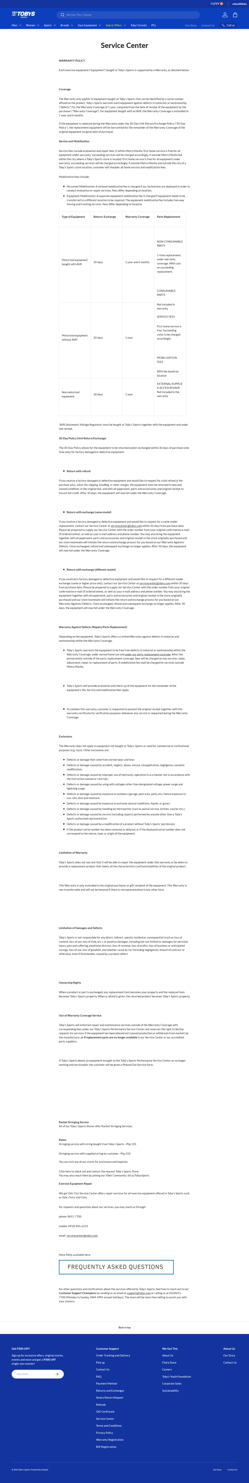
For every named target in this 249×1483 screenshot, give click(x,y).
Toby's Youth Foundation (176, 1376)
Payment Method (106, 1383)
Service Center (105, 1418)
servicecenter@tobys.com (126, 525)
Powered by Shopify (39, 1469)
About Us (167, 1355)
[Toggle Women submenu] (38, 25)
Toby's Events (139, 25)
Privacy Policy (104, 1432)
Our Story (191, 25)
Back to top (125, 1327)
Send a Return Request (109, 1397)
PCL (153, 25)
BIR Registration (106, 1446)
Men (14, 25)
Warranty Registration (109, 1439)
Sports (48, 25)
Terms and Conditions (109, 1425)
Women (30, 25)
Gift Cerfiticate (105, 1411)
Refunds (101, 1404)
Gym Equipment (87, 25)
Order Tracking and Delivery (113, 1355)
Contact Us (208, 25)
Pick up (100, 1362)
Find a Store (169, 1362)
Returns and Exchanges (110, 1390)
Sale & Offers (114, 25)
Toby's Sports (24, 1469)
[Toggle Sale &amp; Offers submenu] (124, 25)
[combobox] (128, 15)
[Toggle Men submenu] (20, 25)
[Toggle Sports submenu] (54, 25)
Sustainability (170, 1390)
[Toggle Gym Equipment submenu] (100, 25)
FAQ (98, 1376)
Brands (65, 25)
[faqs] (116, 1259)
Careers (167, 1369)
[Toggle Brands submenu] (72, 25)
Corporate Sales (172, 1383)
